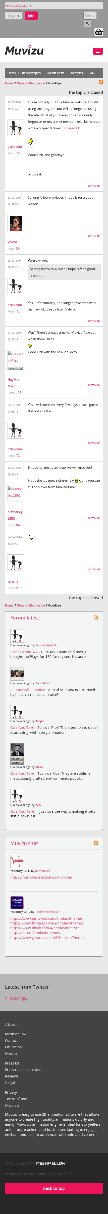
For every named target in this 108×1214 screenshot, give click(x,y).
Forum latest (24, 617)
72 (18, 153)
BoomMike (42, 683)
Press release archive (23, 1069)
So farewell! (71, 128)
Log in (13, 15)
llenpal (39, 721)
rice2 (38, 805)
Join (31, 15)
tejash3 (13, 581)
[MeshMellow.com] (50, 1163)
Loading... (18, 998)
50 (18, 248)
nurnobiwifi (42, 871)
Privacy (11, 1092)
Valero (12, 242)
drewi (39, 767)
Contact (11, 1040)
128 (18, 392)
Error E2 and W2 (24, 651)
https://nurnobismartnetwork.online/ (41, 877)
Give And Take (22, 727)
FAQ (91, 73)
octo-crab (15, 146)
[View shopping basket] (98, 31)
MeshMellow (15, 1034)
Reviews (12, 1076)
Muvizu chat (24, 843)
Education (13, 1047)
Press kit (12, 1063)
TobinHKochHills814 (48, 911)
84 (18, 525)
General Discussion (31, 83)
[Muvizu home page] (24, 48)
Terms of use (16, 1098)
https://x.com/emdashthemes (35, 932)
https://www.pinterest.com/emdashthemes (46, 918)
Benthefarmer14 (45, 645)
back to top (54, 1188)
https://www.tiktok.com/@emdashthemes (45, 927)
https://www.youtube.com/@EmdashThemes (47, 937)
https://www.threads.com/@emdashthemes (47, 923)
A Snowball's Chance (28, 689)
